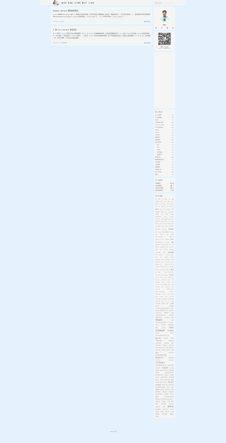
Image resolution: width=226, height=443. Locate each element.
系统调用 (158, 384)
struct (172, 291)
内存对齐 (171, 310)
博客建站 (158, 320)
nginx (163, 282)
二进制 (172, 303)
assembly (157, 262)
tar (168, 294)
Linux (171, 229)
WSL (161, 257)
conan (156, 266)
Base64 (163, 206)
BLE (156, 206)
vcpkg (161, 296)
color (172, 262)
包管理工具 (158, 317)
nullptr (157, 284)
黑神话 (172, 414)
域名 (156, 327)
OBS (168, 234)
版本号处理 (164, 377)
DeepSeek (158, 216)
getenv (168, 269)
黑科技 (157, 416)
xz (165, 301)
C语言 (157, 214)
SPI (162, 244)
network (157, 282)
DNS (167, 214)
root (162, 286)
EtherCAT (157, 219)
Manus (159, 232)
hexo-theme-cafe (169, 272)
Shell (157, 247)
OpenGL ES (158, 239)
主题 (167, 303)
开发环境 (158, 345)
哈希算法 (163, 325)
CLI (164, 209)
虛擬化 (164, 401)
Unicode (157, 252)
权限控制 (171, 370)
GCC (169, 221)
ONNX (172, 234)
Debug (172, 214)
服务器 (162, 370)
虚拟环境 (157, 401)
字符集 (157, 333)
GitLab (160, 223)
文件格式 (171, 360)
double (172, 266)
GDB (173, 221)
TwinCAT (171, 247)
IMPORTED (157, 229)
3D (162, 199)
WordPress (168, 259)
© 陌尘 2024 (113, 431)
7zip (169, 199)
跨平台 (171, 406)
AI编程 (157, 201)
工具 (172, 338)
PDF (163, 239)
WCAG (156, 257)
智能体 (157, 370)
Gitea (164, 223)
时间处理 (165, 368)
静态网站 (164, 414)
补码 (168, 401)
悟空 (167, 347)
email (157, 269)
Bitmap (172, 206)
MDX (156, 232)
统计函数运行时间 (160, 387)
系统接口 (171, 382)
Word (162, 259)
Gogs (172, 223)
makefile (171, 277)
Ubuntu (172, 249)
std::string (159, 291)
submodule (158, 294)
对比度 (172, 333)
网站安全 (167, 389)
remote (157, 286)
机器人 (166, 370)
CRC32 (162, 212)
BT (159, 206)
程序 (161, 382)
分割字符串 (158, 312)
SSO (167, 244)
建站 (172, 343)
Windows (157, 259)
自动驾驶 (166, 394)
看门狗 (162, 379)
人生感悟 (171, 306)
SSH (164, 244)
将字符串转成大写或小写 (162, 335)
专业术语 (157, 303)
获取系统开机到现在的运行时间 (164, 399)
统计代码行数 (170, 384)
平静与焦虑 (158, 343)
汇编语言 (166, 375)
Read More (147, 21)
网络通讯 (164, 391)
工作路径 (165, 338)
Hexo (166, 226)
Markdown (166, 232)
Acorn (156, 204)
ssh (173, 286)
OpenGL (172, 236)
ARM (169, 201)
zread (172, 301)
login (161, 277)
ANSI (161, 201)
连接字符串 (165, 409)
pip (162, 284)
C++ (157, 209)
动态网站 (171, 315)
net (173, 279)
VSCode (171, 252)
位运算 (157, 310)
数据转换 (171, 357)
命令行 (172, 322)
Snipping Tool (164, 247)
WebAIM (166, 257)
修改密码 (162, 310)
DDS (162, 214)
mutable (163, 279)
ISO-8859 (164, 229)
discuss (167, 266)
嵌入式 (158, 338)
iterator (166, 275)
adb (173, 259)
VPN (164, 252)
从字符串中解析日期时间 (162, 308)
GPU (156, 223)
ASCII (172, 201)
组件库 (164, 384)
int (162, 275)
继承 (168, 387)
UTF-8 (165, 249)
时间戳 (172, 368)
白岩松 (157, 379)
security (167, 286)
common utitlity (169, 264)
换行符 (168, 350)
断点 (165, 365)
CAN (161, 209)
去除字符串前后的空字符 (162, 322)
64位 (165, 199)
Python (62, 21)
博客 (172, 317)
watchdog (164, 298)
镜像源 (157, 414)
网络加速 (157, 391)
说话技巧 (157, 406)
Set (173, 244)
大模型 (171, 327)
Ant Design (163, 204)
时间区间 (157, 368)
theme (172, 294)
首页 (65, 3)
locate (157, 277)
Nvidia (162, 234)
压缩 (172, 320)
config (161, 266)
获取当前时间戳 (169, 396)
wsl (162, 301)
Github (168, 223)
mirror (157, 279)
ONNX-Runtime (159, 236)
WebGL (172, 257)
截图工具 (171, 347)
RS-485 (167, 242)
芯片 (157, 396)
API (165, 201)
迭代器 (172, 409)
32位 (159, 199)
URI (161, 249)
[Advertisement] (164, 79)
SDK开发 (157, 244)
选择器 (157, 411)
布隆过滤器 (158, 340)
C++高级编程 (63, 42)
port (169, 284)
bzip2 (167, 262)
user (156, 296)
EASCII (172, 216)
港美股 (172, 375)
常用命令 (171, 340)
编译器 (162, 389)
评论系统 (171, 404)
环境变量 (171, 377)
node (168, 282)
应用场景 (166, 343)
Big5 (167, 206)
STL (170, 244)
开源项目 (164, 345)
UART (156, 249)
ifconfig (157, 275)
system (164, 294)
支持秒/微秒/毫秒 (161, 355)
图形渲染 (171, 325)
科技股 (157, 382)
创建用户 (166, 312)
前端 (172, 312)
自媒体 (172, 394)
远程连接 (158, 409)
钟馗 (172, 411)
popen (165, 284)
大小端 (163, 327)
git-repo (157, 272)
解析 (156, 404)
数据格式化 (159, 357)
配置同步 (167, 411)
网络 (172, 389)
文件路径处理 (159, 365)
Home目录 (171, 226)
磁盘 (172, 379)
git (172, 269)
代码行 (172, 308)
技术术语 (157, 350)
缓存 (172, 387)
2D (156, 199)
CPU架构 (157, 212)
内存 (167, 310)
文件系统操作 (160, 362)
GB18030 (157, 221)
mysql (168, 279)
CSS (166, 212)
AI (173, 199)
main (165, 277)
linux (171, 275)
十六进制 (166, 317)
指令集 (163, 350)
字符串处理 (160, 330)
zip (168, 301)
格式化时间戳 (159, 375)
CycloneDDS (171, 212)
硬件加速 (167, 379)
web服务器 (171, 298)
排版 (172, 350)
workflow (157, 301)
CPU (172, 209)
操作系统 (171, 352)
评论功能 (163, 404)
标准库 (157, 372)
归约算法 (171, 345)
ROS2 (172, 239)
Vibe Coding (158, 255)
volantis (158, 298)
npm (173, 282)
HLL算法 (157, 226)
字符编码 (170, 330)
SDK (172, 242)
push (172, 284)
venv (166, 296)
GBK (166, 221)
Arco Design (170, 204)
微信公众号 (162, 347)
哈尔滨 (157, 325)
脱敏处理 (171, 391)
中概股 (163, 303)
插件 (156, 352)
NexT (156, 234)
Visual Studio (170, 255)
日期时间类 (171, 365)
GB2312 (162, 221)
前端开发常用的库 (160, 315)
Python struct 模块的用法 (65, 11)
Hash (162, 226)
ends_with (162, 269)
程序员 (165, 382)
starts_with (170, 289)
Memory (172, 232)
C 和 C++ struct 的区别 (64, 30)
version (171, 296)
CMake (168, 209)
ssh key (157, 289)
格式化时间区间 (169, 372)
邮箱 (162, 411)
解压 (172, 401)
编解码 (157, 389)
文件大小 (157, 360)
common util (158, 264)
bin (163, 262)
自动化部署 (158, 394)
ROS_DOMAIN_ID (159, 242)
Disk (165, 216)
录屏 (156, 347)
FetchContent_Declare (167, 219)
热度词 (157, 377)
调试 (164, 406)
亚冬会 (157, 306)
